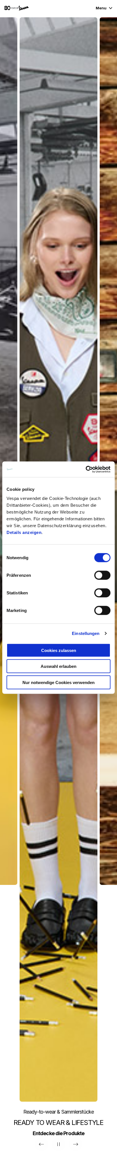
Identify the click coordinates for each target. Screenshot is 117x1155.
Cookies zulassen (58, 650)
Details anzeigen (24, 532)
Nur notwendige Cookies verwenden (58, 682)
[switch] (102, 575)
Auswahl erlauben (58, 666)
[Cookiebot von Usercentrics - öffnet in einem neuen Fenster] (85, 469)
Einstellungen (85, 633)
